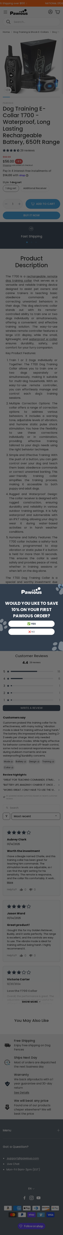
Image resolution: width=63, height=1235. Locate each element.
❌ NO (31, 631)
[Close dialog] (60, 586)
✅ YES (31, 624)
